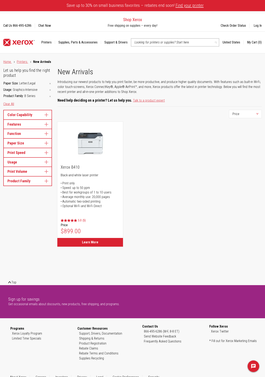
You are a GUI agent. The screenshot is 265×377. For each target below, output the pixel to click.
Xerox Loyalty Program (27, 333)
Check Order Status (233, 26)
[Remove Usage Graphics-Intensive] (50, 90)
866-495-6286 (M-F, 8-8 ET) (161, 331)
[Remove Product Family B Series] (50, 96)
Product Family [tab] (18, 181)
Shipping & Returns (91, 338)
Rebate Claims (88, 348)
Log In (258, 26)
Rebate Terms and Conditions (98, 353)
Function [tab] (14, 133)
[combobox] (175, 42)
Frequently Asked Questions (162, 341)
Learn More (90, 242)
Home (7, 62)
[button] (233, 42)
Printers (22, 62)
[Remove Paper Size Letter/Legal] (50, 83)
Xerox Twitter (220, 331)
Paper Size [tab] (15, 143)
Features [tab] (14, 124)
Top (13, 282)
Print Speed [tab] (16, 152)
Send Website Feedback (160, 336)
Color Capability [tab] (19, 115)
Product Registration (92, 343)
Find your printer (190, 5)
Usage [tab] (12, 162)
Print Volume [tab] (17, 171)
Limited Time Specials (26, 338)
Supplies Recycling (91, 358)
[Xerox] (19, 42)
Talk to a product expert (149, 100)
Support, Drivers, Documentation (100, 333)
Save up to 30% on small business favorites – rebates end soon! (135, 5)
